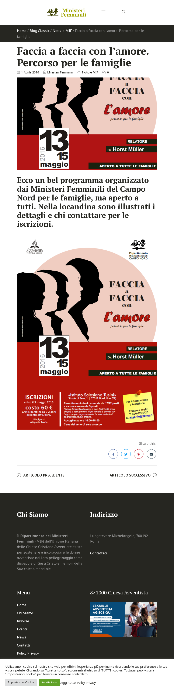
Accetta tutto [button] (49, 682)
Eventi (22, 629)
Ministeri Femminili (60, 72)
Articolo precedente (44, 475)
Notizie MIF (62, 30)
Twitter (126, 454)
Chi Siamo (25, 613)
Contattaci (98, 553)
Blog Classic (39, 30)
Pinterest (138, 454)
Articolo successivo (130, 475)
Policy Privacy (28, 653)
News (21, 637)
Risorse (23, 621)
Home (22, 30)
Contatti (23, 645)
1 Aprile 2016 (30, 72)
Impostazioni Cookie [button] (21, 682)
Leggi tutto (68, 682)
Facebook (113, 454)
